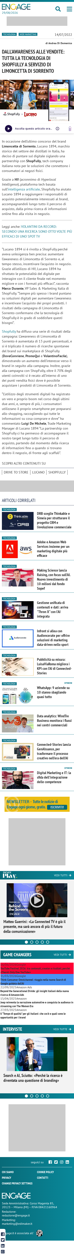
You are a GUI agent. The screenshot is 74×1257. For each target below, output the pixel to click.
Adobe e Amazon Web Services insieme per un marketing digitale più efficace (53, 549)
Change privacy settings (17, 1183)
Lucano (38, 472)
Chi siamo (8, 1172)
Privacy (6, 1177)
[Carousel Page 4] (42, 942)
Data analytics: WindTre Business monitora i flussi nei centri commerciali (54, 720)
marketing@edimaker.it (17, 1224)
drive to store (16, 472)
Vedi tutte (60, 1029)
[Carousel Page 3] (37, 942)
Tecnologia (9, 34)
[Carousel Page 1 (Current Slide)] (26, 942)
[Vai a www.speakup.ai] (70, 128)
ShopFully (57, 472)
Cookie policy (45, 1172)
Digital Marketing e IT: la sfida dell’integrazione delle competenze (54, 777)
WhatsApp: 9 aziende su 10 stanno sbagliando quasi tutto (53, 692)
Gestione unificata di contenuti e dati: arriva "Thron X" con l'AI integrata (52, 609)
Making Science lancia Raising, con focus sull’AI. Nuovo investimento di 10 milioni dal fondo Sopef (53, 579)
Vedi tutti (60, 875)
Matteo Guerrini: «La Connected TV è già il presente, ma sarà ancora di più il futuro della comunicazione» (34, 926)
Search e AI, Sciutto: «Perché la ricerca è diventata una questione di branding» (32, 1078)
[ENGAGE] (16, 7)
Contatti (42, 1177)
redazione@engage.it (16, 1215)
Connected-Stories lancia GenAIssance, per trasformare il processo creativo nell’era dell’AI (54, 751)
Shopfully (9, 331)
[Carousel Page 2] (31, 942)
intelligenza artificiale (24, 189)
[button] (69, 9)
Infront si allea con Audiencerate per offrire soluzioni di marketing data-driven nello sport (53, 638)
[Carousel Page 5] (47, 942)
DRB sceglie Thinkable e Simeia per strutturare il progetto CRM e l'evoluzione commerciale (54, 520)
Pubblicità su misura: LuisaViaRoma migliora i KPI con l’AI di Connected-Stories (54, 666)
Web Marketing (28, 34)
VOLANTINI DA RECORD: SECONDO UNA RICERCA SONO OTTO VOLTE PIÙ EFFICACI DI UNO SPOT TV (37, 231)
